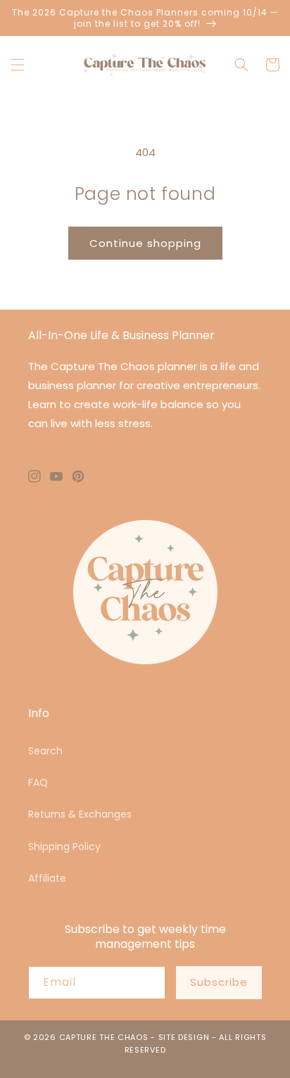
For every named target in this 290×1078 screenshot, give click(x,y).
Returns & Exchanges (80, 814)
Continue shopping (145, 243)
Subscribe (219, 982)
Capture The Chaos (104, 1037)
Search (45, 751)
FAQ (38, 782)
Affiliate (47, 878)
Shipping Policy (64, 846)
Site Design (184, 1037)
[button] (17, 64)
